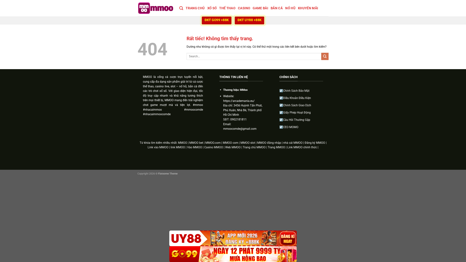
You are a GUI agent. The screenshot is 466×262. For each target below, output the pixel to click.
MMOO (147, 77)
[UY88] (233, 238)
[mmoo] (155, 8)
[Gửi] (325, 56)
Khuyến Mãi (308, 8)
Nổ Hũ (290, 8)
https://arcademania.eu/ (239, 101)
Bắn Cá (277, 8)
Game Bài (260, 8)
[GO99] (233, 254)
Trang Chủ (195, 8)
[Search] (181, 8)
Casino (244, 8)
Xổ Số (212, 8)
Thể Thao (227, 8)
